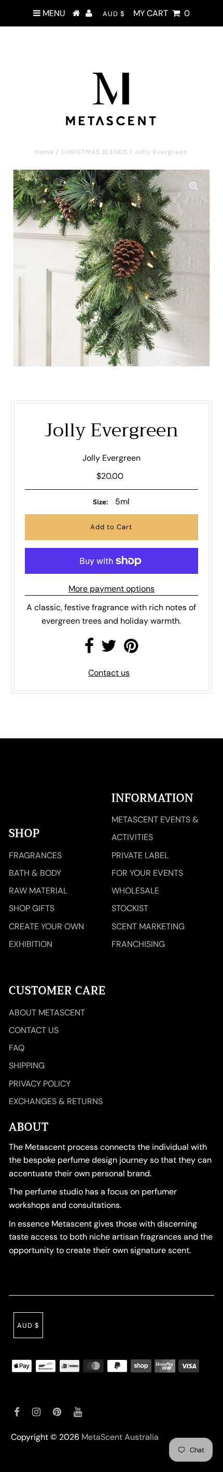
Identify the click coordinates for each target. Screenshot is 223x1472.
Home (44, 152)
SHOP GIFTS (31, 908)
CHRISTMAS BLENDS (94, 152)
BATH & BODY (35, 873)
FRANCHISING (138, 944)
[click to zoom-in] (193, 186)
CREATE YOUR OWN (46, 926)
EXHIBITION (30, 944)
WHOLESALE (135, 890)
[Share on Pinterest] (131, 648)
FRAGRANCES (35, 855)
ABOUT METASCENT (47, 1012)
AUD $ (114, 13)
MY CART (161, 13)
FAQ (16, 1047)
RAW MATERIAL (38, 890)
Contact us (109, 672)
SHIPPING (27, 1065)
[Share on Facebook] (89, 648)
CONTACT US (34, 1030)
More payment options (111, 588)
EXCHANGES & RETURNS (56, 1101)
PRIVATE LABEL (140, 855)
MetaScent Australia (120, 1437)
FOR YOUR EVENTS (147, 873)
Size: (100, 502)
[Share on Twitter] (109, 648)
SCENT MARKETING (148, 926)
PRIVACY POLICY (40, 1083)
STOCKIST (130, 908)
